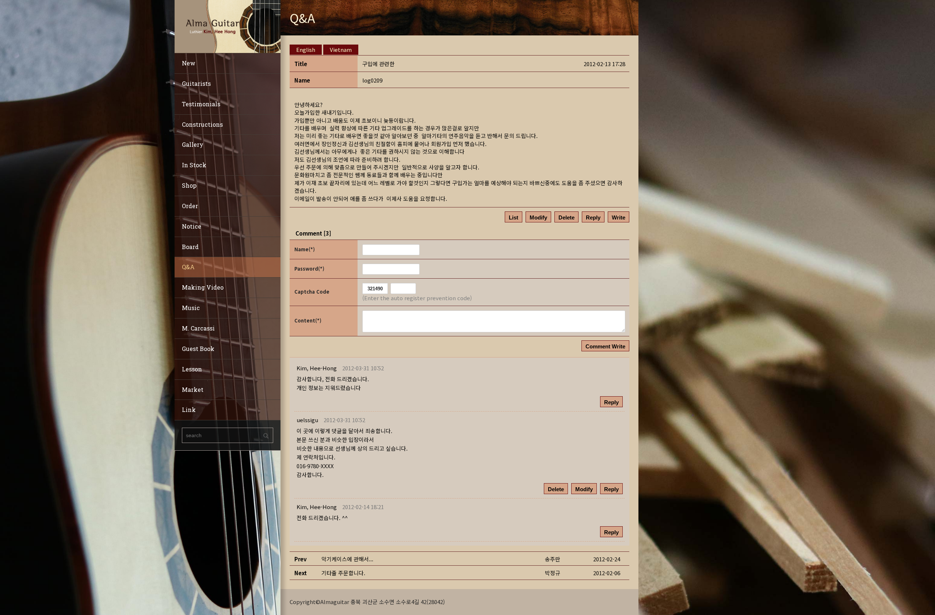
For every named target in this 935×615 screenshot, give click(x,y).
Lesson (192, 369)
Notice (191, 226)
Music (191, 308)
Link (189, 409)
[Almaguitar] (227, 26)
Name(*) (304, 249)
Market (192, 389)
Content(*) (307, 320)
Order (190, 206)
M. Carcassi (198, 328)
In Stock (194, 165)
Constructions (202, 124)
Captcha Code (311, 291)
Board (190, 247)
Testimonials (201, 104)
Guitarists (196, 83)
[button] (317, 368)
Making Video (203, 287)
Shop (189, 185)
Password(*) (309, 268)
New (188, 63)
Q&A (188, 267)
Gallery (192, 144)
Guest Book (198, 348)
